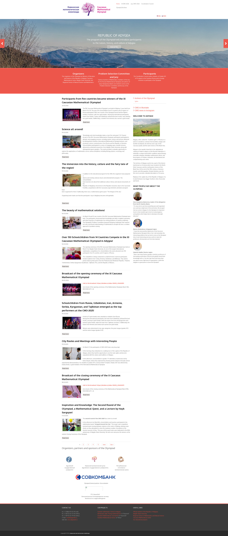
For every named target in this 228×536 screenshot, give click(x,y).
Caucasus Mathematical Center (142, 517)
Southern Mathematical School (107, 517)
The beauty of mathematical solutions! (83, 210)
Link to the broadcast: (90, 283)
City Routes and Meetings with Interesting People (89, 341)
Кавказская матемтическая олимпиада (80, 533)
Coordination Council (147, 4)
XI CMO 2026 (125, 4)
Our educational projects (140, 519)
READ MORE (114, 47)
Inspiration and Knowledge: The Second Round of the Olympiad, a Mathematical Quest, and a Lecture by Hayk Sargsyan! (93, 408)
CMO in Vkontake (142, 107)
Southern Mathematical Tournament (108, 515)
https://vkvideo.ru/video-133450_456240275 (110, 385)
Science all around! (72, 129)
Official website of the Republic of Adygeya (145, 511)
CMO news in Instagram (144, 110)
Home (118, 4)
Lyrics (136, 101)
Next (226, 43)
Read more (86, 122)
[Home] (86, 16)
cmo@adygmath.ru (71, 517)
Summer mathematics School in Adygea (109, 511)
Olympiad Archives (121, 7)
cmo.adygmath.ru (72, 519)
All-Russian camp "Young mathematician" (109, 513)
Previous (2, 43)
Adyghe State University (140, 513)
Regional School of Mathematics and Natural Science (148, 515)
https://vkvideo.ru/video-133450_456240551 (110, 283)
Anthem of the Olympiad (145, 98)
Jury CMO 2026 (135, 4)
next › (104, 444)
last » (111, 444)
